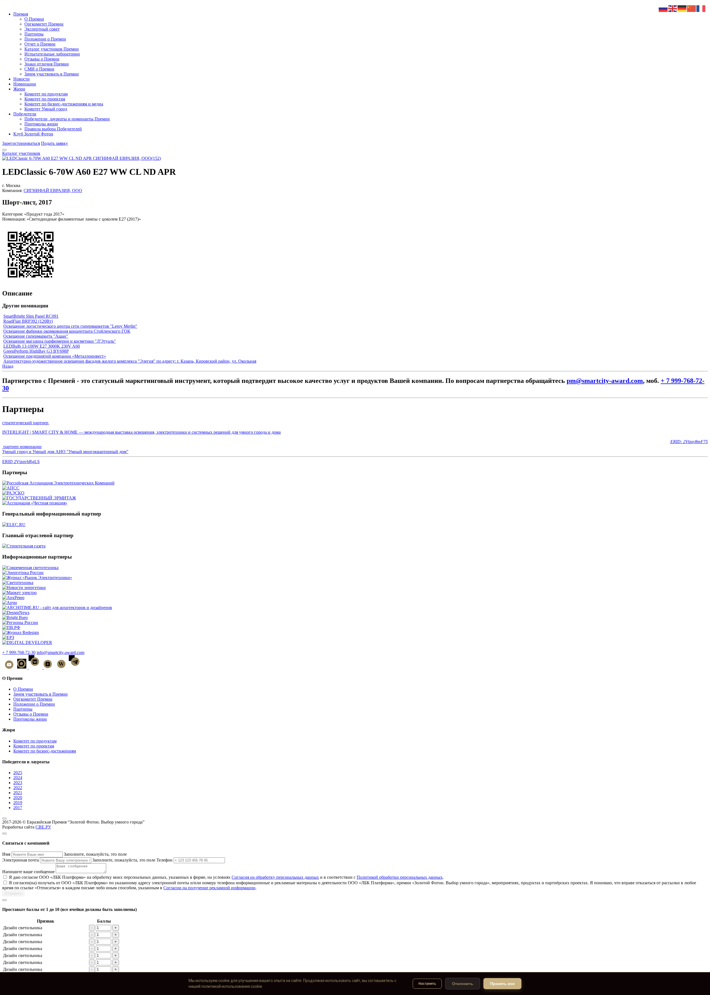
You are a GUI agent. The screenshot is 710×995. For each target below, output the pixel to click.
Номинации (24, 84)
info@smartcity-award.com (60, 652)
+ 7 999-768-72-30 (19, 652)
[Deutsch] (682, 8)
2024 (17, 777)
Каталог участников (21, 153)
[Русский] (663, 8)
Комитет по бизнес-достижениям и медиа (63, 104)
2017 (17, 807)
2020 (17, 797)
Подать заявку (54, 143)
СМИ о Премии (39, 69)
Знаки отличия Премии (46, 64)
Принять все (502, 983)
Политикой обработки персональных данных (400, 877)
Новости (21, 79)
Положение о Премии (45, 39)
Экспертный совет (42, 29)
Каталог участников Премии (51, 49)
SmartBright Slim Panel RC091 (31, 316)
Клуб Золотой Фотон (33, 134)
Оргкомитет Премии (44, 24)
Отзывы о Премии (41, 59)
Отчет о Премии (39, 44)
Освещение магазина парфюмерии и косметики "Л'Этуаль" (59, 341)
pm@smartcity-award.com (605, 380)
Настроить (427, 984)
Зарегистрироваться (21, 143)
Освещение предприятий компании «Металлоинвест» (54, 356)
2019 (17, 802)
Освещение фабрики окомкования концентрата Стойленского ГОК (66, 331)
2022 (17, 787)
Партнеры (34, 34)
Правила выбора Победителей (53, 129)
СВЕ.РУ (43, 827)
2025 (17, 772)
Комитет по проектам (44, 99)
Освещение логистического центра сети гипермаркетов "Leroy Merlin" (70, 326)
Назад (7, 366)
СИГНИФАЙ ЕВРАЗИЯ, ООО (53, 190)
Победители (24, 114)
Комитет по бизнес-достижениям (44, 751)
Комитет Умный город (45, 109)
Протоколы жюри (41, 124)
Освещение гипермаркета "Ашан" (35, 336)
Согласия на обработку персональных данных (275, 877)
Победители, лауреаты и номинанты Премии (67, 119)
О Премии (34, 19)
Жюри (19, 89)
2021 (17, 792)
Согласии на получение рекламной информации (209, 887)
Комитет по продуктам (46, 94)
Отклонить (462, 983)
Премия (20, 14)
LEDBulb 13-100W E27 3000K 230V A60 (41, 346)
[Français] (701, 8)
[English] (673, 8)
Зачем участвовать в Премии (51, 74)
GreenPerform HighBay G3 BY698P (36, 351)
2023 (17, 782)
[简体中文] (691, 8)
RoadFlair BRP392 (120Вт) (28, 321)
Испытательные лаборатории (52, 54)
